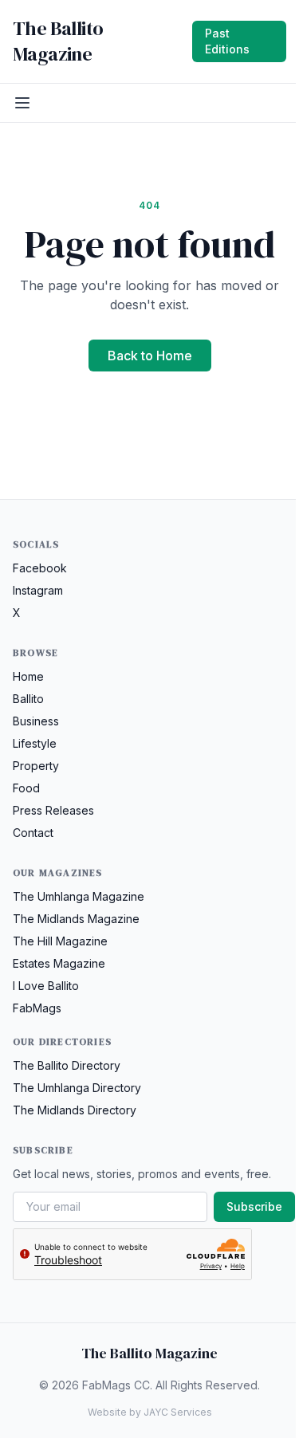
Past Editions (227, 41)
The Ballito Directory (66, 1065)
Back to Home (150, 355)
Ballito (28, 698)
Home (28, 676)
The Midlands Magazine (76, 918)
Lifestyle (35, 743)
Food (26, 788)
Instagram (38, 590)
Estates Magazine (59, 963)
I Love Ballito (46, 985)
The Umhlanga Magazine (78, 896)
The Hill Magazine (60, 941)
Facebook (40, 568)
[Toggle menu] (22, 102)
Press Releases (53, 810)
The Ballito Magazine (58, 41)
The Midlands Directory (74, 1110)
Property (36, 765)
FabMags (37, 1008)
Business (36, 721)
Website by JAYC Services (150, 1412)
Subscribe (254, 1206)
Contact (33, 832)
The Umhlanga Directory (77, 1087)
